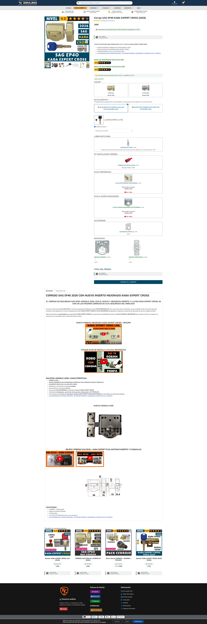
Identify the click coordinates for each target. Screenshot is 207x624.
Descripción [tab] (49, 291)
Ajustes (127, 621)
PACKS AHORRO (79, 8)
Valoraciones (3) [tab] (60, 291)
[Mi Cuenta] (174, 2)
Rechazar (117, 621)
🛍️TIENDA (68, 8)
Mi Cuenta (174, 4)
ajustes (104, 622)
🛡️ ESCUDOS (105, 8)
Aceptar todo (138, 621)
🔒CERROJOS (117, 8)
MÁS (138, 8)
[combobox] (104, 3)
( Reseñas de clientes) (108, 21)
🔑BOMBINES (93, 8)
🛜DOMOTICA (128, 8)
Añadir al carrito (128, 282)
